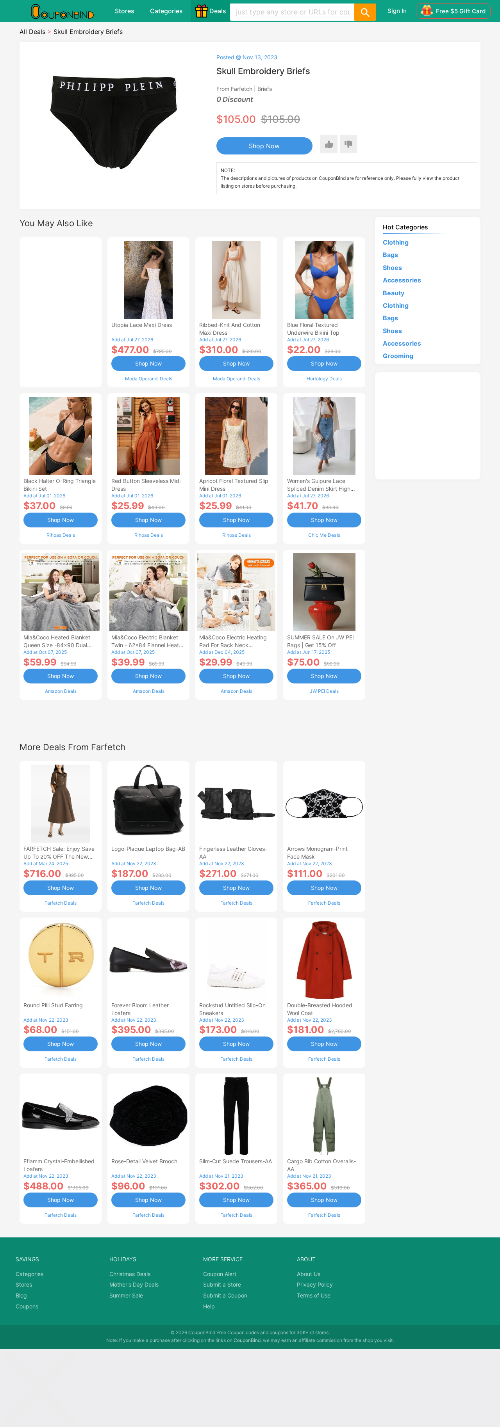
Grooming (398, 356)
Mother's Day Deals (134, 1284)
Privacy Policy (315, 1284)
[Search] (365, 12)
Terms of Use (313, 1295)
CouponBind (247, 1340)
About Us (308, 1274)
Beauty (393, 293)
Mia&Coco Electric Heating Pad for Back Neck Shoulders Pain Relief (233, 645)
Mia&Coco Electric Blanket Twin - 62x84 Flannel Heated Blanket (148, 645)
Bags (390, 255)
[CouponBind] (68, 11)
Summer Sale (126, 1295)
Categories (166, 11)
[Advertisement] (60, 311)
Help (209, 1306)
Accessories (402, 280)
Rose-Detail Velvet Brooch (144, 1161)
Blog (21, 1295)
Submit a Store (222, 1284)
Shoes (392, 268)
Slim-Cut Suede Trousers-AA (235, 1161)
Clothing (396, 242)
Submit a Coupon (225, 1295)
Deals (217, 11)
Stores (124, 11)
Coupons (27, 1306)
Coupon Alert (219, 1274)
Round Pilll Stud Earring (53, 1005)
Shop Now (264, 146)
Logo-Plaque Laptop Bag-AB (148, 848)
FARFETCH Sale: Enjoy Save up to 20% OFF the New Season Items (59, 856)
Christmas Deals (129, 1274)
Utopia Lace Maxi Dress (141, 324)
